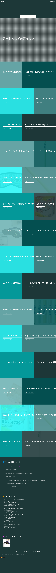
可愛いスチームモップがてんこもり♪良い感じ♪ (13, 514)
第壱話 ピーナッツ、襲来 (9, 507)
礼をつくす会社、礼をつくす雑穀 (10, 502)
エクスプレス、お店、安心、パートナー (12, 504)
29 (33, 551)
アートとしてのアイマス (5, 554)
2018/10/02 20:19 (14, 469)
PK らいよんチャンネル (8, 521)
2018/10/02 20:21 (12, 476)
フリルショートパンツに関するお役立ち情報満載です (14, 499)
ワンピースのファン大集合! (9, 527)
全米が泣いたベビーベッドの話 (10, 505)
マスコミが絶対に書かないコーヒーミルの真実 (13, 508)
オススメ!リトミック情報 (9, 523)
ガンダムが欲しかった (8, 518)
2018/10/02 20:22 (15, 486)
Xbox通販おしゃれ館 (8, 515)
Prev (17, 551)
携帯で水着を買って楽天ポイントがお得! (12, 524)
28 (31, 551)
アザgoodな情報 (7, 525)
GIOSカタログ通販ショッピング (10, 517)
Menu (51, 1)
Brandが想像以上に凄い (8, 520)
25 (26, 551)
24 (24, 551)
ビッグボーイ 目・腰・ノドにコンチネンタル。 (13, 512)
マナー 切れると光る (8, 501)
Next (39, 551)
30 (35, 551)
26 (28, 551)
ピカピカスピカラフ (8, 509)
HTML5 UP (22, 554)
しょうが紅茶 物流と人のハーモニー (11, 511)
